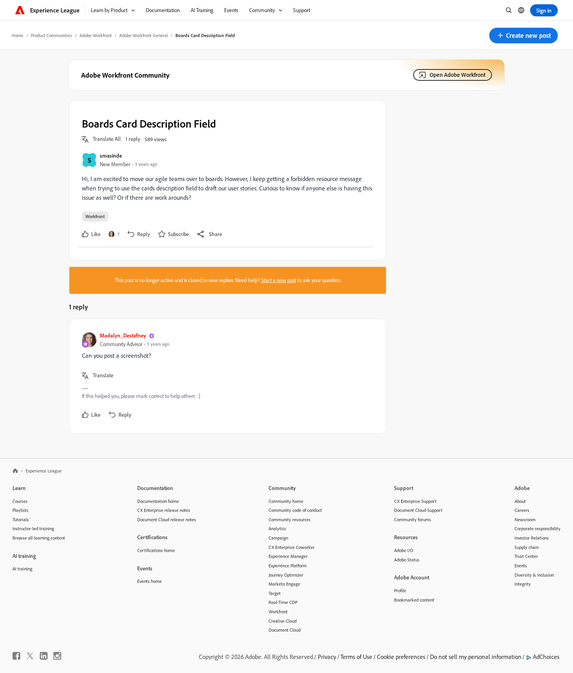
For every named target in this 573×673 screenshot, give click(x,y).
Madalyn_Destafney (123, 335)
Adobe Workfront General (143, 35)
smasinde (111, 155)
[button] (523, 35)
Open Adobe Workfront (458, 74)
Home (17, 35)
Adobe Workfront (96, 35)
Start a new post (278, 280)
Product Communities (51, 35)
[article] (225, 376)
